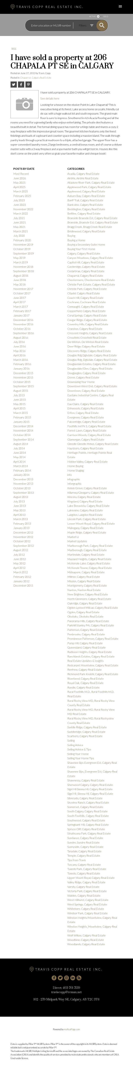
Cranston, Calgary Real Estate (84, 328)
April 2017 (19, 302)
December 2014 (23, 426)
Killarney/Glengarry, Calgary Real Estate (90, 492)
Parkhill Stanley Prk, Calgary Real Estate (90, 625)
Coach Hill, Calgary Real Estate (85, 297)
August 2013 (20, 496)
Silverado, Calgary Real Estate (85, 798)
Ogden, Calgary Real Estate (83, 612)
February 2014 (22, 470)
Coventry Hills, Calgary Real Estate (87, 324)
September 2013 (23, 492)
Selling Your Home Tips (80, 758)
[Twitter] (60, 977)
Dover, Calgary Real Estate (83, 377)
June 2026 (19, 178)
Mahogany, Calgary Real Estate (85, 527)
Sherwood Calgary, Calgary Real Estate (90, 784)
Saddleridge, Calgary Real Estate (86, 731)
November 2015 (23, 377)
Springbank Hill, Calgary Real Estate (88, 824)
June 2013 (19, 505)
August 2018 (20, 275)
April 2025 (19, 187)
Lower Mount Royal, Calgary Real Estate (91, 523)
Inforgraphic (74, 483)
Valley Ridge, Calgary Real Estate (86, 882)
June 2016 (19, 346)
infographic (73, 479)
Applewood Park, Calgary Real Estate (89, 187)
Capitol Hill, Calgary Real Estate (85, 262)
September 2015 (23, 386)
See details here (49, 98)
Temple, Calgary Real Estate (83, 855)
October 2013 (21, 488)
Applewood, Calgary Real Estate (86, 191)
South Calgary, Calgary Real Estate (87, 811)
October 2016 (21, 328)
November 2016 (23, 324)
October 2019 (21, 249)
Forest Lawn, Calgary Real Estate (86, 430)
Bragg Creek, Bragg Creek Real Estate (89, 226)
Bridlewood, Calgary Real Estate (86, 231)
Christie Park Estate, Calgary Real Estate (91, 284)
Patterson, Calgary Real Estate (85, 629)
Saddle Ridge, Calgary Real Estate (87, 727)
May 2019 (19, 257)
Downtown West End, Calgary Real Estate (92, 386)
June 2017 (19, 297)
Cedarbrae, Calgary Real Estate (85, 271)
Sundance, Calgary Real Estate (85, 837)
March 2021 (20, 231)
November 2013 (23, 483)
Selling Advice (75, 745)
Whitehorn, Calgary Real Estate (85, 908)
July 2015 (19, 395)
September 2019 (23, 253)
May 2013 (19, 510)
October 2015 (21, 381)
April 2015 (19, 408)
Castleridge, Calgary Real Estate (86, 266)
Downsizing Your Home (81, 381)
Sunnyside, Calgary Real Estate (85, 846)
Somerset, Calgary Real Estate (85, 807)
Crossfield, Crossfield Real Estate (87, 337)
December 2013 (23, 479)
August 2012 (20, 550)
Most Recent (21, 173)
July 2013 (19, 501)
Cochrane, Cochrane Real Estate (86, 302)
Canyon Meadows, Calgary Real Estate (90, 257)
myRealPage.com (72, 1029)
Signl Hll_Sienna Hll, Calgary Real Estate (90, 793)
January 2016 (21, 368)
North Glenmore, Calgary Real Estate (89, 598)
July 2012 (19, 554)
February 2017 (22, 310)
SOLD (105, 16)
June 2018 (19, 280)
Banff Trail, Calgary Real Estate (85, 200)
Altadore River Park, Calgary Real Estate (91, 182)
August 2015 (20, 390)
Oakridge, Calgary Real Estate (84, 603)
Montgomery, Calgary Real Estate (87, 585)
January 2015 (21, 421)
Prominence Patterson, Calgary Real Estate (92, 638)
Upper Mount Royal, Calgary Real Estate (91, 877)
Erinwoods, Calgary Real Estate (85, 408)
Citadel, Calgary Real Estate (83, 293)
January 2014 (21, 474)
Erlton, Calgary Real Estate (83, 412)
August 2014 (20, 443)
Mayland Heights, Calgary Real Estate (89, 559)
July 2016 (19, 341)
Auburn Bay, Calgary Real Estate (86, 195)
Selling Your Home (78, 753)
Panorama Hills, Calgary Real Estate (88, 621)
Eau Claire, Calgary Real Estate (85, 404)
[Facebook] (54, 977)
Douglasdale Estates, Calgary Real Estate (91, 364)
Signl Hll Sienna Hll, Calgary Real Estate (90, 789)
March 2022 (20, 213)
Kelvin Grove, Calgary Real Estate (87, 488)
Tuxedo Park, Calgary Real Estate (86, 868)
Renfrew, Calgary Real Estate (84, 669)
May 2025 (19, 182)
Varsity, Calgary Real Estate (83, 886)
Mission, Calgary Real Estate (83, 581)
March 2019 (20, 262)
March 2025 (20, 191)
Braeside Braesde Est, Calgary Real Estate (92, 218)
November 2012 (23, 536)
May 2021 (19, 226)
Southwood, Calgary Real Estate (86, 820)
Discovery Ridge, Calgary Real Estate (89, 350)
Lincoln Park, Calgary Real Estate (86, 519)
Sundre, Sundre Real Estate (83, 842)
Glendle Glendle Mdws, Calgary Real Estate (92, 443)
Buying (71, 235)
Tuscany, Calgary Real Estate (84, 864)
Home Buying (75, 466)
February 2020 (22, 240)
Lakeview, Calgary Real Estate (85, 510)
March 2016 (20, 359)
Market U (73, 536)
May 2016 (19, 350)
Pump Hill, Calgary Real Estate (85, 643)
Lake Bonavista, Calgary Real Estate (88, 505)
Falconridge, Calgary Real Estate (86, 421)
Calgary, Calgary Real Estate (83, 253)
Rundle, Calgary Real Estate (83, 687)
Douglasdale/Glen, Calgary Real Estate (90, 368)
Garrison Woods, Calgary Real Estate (89, 435)
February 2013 (22, 523)
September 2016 (23, 333)
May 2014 (19, 457)
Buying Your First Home (81, 249)
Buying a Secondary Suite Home (86, 244)
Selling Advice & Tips (79, 749)
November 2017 (23, 288)
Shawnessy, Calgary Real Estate (85, 780)
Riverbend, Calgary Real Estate (85, 678)
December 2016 (23, 319)
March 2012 (20, 572)
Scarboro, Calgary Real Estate (85, 736)
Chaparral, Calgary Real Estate (35, 77)
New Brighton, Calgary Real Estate (87, 594)
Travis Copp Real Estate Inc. (49, 7)
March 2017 (20, 306)
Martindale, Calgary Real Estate (85, 554)
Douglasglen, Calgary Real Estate (86, 373)
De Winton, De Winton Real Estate (88, 341)
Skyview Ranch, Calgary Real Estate (88, 802)
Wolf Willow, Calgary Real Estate (86, 935)
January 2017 (21, 315)
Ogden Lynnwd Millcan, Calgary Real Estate (92, 607)
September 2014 (23, 439)
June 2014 (19, 452)
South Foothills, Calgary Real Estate (88, 815)
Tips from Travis (76, 860)
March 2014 (20, 466)
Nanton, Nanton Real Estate (84, 590)
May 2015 (19, 404)
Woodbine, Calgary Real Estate (85, 939)
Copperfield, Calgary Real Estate (86, 310)
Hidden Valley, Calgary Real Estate (87, 461)
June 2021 (19, 222)
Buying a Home (76, 240)
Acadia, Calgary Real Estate (83, 173)
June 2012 (19, 559)
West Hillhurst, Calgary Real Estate (87, 899)
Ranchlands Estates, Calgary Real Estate (90, 656)
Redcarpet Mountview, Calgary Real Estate (92, 665)
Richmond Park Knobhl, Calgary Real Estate (92, 674)
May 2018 (19, 284)
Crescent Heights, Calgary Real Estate (89, 333)
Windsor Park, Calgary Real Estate (87, 913)
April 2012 (19, 567)
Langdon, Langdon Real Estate (85, 514)
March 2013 (20, 519)
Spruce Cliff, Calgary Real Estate (86, 829)
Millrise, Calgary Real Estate (83, 576)
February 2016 (22, 364)
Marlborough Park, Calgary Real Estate (90, 545)
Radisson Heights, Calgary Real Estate (89, 652)
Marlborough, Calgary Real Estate (87, 550)
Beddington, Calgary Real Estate (86, 209)
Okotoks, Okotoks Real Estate (85, 616)
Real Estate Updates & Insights (85, 660)
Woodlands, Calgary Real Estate (86, 944)
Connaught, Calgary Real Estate (85, 306)
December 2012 (23, 532)
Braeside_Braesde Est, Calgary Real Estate (92, 222)
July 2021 (19, 218)
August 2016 (20, 337)
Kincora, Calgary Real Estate (84, 496)
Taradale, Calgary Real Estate (84, 851)
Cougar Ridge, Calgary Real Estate (87, 319)
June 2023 (19, 204)
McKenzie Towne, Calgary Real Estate (89, 567)
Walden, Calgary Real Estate (83, 895)
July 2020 (19, 235)
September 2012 (23, 545)
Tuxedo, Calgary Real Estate (83, 873)
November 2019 (23, 244)
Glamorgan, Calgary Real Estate (85, 439)
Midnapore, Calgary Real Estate (86, 572)
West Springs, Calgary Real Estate (87, 904)
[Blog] (79, 977)
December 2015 (23, 373)
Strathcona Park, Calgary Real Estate (89, 833)
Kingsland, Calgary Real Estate (85, 501)
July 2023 (19, 200)
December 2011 (23, 585)
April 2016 (19, 355)
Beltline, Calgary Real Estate (83, 213)
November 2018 (23, 266)
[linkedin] (72, 977)
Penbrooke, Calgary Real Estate (86, 634)
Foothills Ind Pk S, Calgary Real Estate (89, 426)
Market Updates (77, 541)
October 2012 (21, 541)
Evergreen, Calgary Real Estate (85, 417)
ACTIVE (92, 16)
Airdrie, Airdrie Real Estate (83, 178)
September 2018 (23, 271)
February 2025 (22, 195)
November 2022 (23, 209)
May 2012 (19, 563)
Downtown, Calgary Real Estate (86, 390)
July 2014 (19, 448)
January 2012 (21, 581)
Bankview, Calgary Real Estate (85, 204)
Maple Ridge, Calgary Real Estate (86, 532)
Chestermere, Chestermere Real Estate (91, 280)
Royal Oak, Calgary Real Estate (85, 682)
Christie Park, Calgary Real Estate (87, 288)
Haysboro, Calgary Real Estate (85, 448)
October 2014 (21, 435)
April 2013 (19, 514)
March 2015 (20, 412)
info (69, 474)
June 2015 (19, 399)
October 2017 (21, 293)
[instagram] (66, 977)
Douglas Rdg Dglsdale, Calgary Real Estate (92, 355)
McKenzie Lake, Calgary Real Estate (88, 563)
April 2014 (19, 461)
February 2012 (22, 576)
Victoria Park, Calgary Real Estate (87, 891)
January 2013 (21, 527)
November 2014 (23, 430)
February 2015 (22, 417)
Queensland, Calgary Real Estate (86, 647)
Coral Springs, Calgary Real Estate (87, 315)
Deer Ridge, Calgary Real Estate (86, 346)
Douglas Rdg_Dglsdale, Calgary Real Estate (92, 359)
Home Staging (75, 470)
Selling (71, 740)
